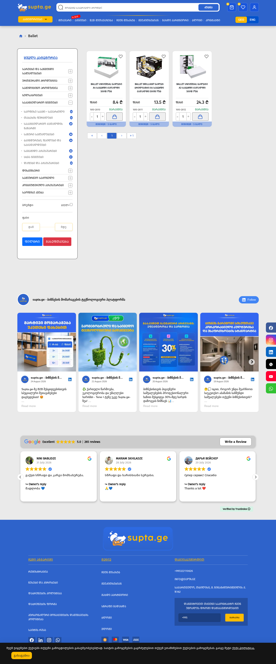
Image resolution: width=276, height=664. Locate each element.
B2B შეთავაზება (101, 20)
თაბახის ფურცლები (46, 118)
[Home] (138, 538)
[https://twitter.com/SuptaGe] (271, 364)
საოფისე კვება (33, 192)
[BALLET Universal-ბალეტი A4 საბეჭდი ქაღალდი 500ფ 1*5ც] (106, 66)
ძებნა (208, 7)
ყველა (65, 205)
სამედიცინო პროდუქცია (40, 88)
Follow (252, 299)
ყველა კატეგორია (41, 58)
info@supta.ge (185, 579)
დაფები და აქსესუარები (46, 163)
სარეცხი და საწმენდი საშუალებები (38, 71)
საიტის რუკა (37, 630)
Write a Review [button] (235, 442)
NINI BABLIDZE (46, 458)
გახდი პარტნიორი (175, 20)
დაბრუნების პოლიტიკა (45, 593)
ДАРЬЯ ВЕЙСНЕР (207, 458)
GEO (241, 19)
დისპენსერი (31, 170)
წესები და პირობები (43, 582)
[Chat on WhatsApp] (271, 388)
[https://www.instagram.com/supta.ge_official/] (271, 340)
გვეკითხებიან (148, 20)
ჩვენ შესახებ (125, 20)
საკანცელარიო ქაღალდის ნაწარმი (46, 126)
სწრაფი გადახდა (113, 606)
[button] (46, 19)
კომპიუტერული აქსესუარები (43, 185)
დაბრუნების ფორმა (42, 604)
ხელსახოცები (32, 95)
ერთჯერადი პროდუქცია (39, 80)
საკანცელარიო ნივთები (40, 102)
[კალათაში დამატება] (114, 116)
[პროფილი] (254, 7)
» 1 (132, 135)
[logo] (34, 7)
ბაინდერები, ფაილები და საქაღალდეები (46, 143)
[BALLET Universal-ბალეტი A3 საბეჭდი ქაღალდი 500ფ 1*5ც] (192, 66)
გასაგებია (21, 655)
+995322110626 (184, 571)
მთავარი (64, 20)
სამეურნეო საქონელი (38, 178)
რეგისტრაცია (38, 571)
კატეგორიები (32, 19)
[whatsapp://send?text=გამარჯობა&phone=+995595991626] (57, 640)
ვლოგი (106, 629)
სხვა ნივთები (46, 157)
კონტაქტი (213, 20)
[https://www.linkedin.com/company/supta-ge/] (271, 352)
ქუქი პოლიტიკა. (243, 648)
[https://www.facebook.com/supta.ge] (271, 327)
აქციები (80, 20)
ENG (252, 19)
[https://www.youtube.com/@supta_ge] (271, 376)
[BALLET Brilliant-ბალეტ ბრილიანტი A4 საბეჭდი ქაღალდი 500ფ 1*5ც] (149, 66)
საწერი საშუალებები (46, 134)
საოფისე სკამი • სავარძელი (46, 111)
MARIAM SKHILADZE (129, 458)
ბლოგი (197, 20)
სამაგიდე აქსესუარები (46, 151)
